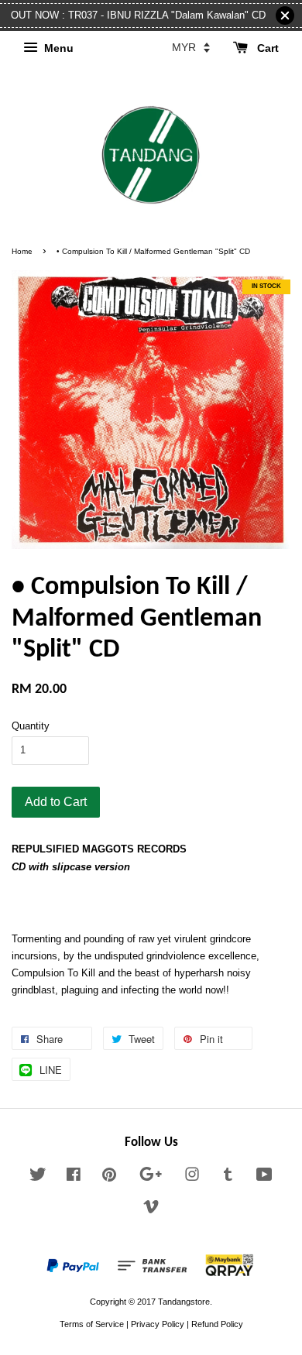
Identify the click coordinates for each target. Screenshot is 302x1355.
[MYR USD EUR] (191, 47)
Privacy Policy (157, 1324)
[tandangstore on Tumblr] (228, 1177)
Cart (266, 48)
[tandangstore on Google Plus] (150, 1177)
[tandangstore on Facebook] (73, 1177)
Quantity (31, 726)
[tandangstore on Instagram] (192, 1177)
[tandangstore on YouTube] (264, 1177)
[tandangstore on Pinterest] (109, 1177)
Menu (57, 48)
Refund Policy (217, 1324)
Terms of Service (92, 1324)
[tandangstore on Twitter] (37, 1177)
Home (22, 251)
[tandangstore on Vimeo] (151, 1210)
